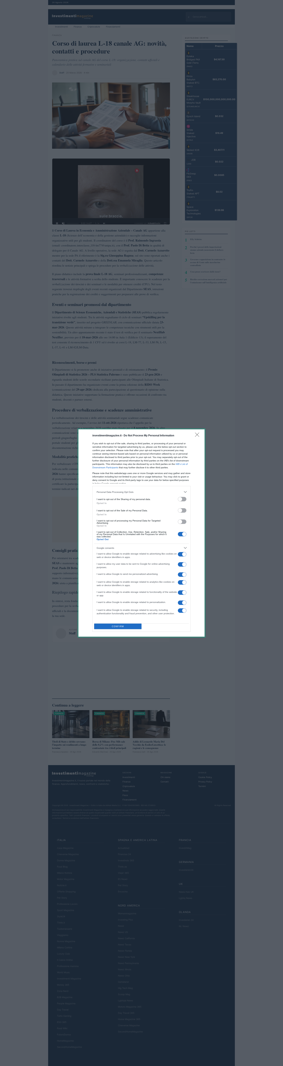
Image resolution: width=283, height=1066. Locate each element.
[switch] (182, 499)
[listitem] (141, 492)
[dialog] (141, 533)
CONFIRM (118, 626)
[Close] (198, 436)
